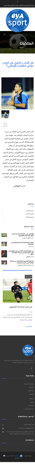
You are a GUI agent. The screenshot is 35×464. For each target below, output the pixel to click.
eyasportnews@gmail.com (26, 428)
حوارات (32, 402)
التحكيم (31, 387)
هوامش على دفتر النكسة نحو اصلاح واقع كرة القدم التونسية (23, 235)
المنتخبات (31, 406)
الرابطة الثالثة (30, 217)
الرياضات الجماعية (29, 384)
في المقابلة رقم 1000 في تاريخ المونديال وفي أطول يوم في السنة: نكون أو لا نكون (21, 253)
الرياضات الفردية (29, 409)
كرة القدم (31, 391)
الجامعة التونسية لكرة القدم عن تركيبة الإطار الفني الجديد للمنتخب (22, 262)
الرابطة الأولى (30, 211)
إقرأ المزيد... (29, 327)
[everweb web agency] (6, 456)
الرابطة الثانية (30, 214)
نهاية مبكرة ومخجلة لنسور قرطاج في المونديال (22, 243)
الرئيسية (31, 394)
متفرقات (31, 399)
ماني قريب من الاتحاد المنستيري (25, 5)
